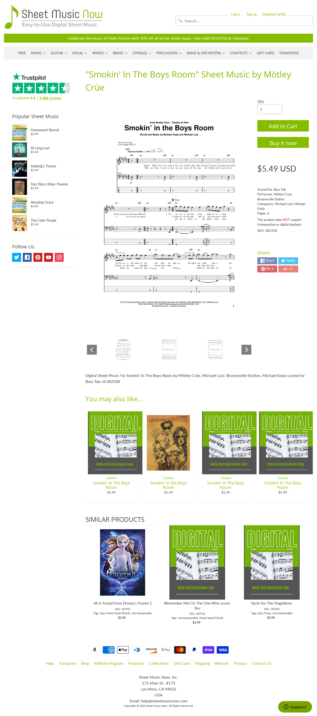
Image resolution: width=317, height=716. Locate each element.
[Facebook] (27, 257)
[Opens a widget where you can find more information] (295, 707)
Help (50, 663)
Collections (159, 663)
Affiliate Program (108, 663)
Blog (85, 663)
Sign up (252, 14)
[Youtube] (48, 257)
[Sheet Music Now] (53, 17)
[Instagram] (59, 257)
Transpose (67, 663)
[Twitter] (16, 257)
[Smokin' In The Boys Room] (123, 349)
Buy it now (283, 143)
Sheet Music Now (156, 705)
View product (122, 567)
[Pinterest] (37, 257)
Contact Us (261, 663)
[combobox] (244, 21)
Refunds (222, 663)
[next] (304, 575)
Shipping (202, 663)
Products (136, 663)
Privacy (240, 663)
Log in (235, 14)
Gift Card (182, 663)
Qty (260, 101)
